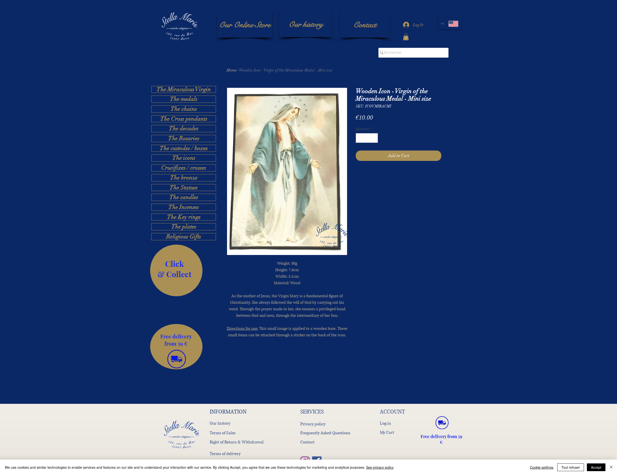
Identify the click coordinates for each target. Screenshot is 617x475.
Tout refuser (570, 467)
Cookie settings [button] (541, 467)
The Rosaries (183, 138)
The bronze (183, 177)
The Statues (184, 187)
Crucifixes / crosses (183, 168)
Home (231, 70)
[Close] (611, 467)
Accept (596, 467)
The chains (184, 109)
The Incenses (183, 207)
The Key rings (184, 217)
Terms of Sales (222, 433)
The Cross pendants (183, 119)
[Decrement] (359, 138)
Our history (220, 423)
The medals (183, 99)
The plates (183, 226)
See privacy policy (380, 467)
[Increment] (373, 138)
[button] (406, 36)
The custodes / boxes (184, 148)
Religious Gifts (183, 236)
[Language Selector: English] (450, 23)
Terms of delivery (225, 453)
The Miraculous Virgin (184, 89)
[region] (176, 270)
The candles (183, 197)
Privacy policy (312, 424)
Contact (307, 442)
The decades (183, 128)
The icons (183, 158)
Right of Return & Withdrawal (237, 442)
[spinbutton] (366, 138)
